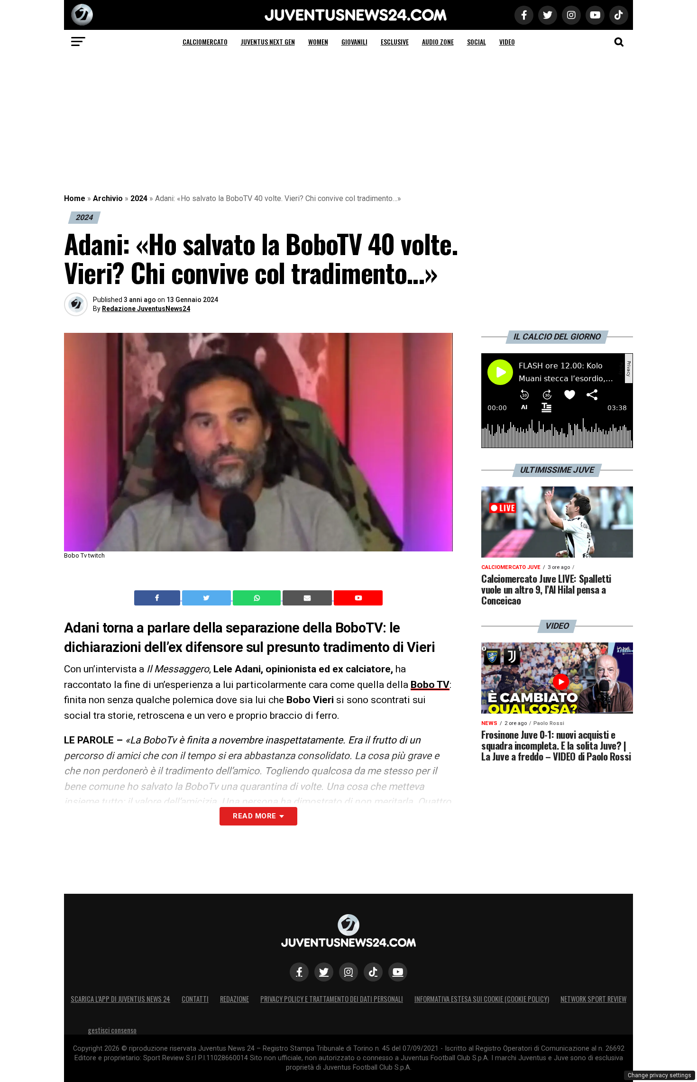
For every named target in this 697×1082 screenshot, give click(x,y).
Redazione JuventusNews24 (146, 308)
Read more (254, 816)
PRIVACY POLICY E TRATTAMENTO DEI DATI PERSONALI (331, 999)
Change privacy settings (659, 1075)
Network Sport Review (593, 999)
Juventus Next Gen (268, 41)
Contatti (195, 999)
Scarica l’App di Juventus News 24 (120, 999)
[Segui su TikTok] (373, 972)
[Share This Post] (258, 597)
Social (476, 41)
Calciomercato (205, 41)
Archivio (108, 198)
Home (74, 198)
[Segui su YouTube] (397, 972)
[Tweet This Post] (207, 597)
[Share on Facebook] (158, 597)
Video (507, 41)
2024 (138, 198)
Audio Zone (438, 41)
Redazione (234, 999)
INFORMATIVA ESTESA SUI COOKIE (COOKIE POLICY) (481, 999)
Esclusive (395, 41)
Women (318, 41)
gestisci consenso (112, 1030)
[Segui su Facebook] (299, 972)
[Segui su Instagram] (348, 972)
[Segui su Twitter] (323, 972)
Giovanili (354, 41)
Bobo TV (430, 684)
